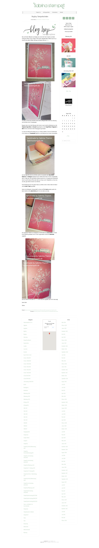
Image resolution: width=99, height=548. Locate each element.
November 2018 (64, 449)
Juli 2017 (63, 485)
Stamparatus (26, 434)
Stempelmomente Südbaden (29, 512)
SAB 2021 (25, 417)
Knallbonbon (26, 390)
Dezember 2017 (64, 470)
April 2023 (64, 337)
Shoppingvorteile (48, 310)
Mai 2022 (63, 358)
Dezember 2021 (65, 369)
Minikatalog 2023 (27, 399)
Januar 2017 (64, 502)
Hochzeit (25, 352)
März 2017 (64, 497)
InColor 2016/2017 (27, 358)
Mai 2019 (63, 434)
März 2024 (64, 322)
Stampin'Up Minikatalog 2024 (29, 465)
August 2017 (64, 482)
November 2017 (64, 473)
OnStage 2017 (26, 402)
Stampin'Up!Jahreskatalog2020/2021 (30, 501)
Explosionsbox (26, 343)
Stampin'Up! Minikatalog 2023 (29, 488)
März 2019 (64, 440)
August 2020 (64, 408)
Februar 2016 (64, 520)
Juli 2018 (63, 455)
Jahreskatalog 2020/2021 (28, 381)
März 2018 (64, 464)
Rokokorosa (46, 311)
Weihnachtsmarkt (27, 529)
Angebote (25, 328)
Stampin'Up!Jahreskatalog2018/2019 (30, 498)
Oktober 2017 (64, 476)
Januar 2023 (64, 343)
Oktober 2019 (64, 429)
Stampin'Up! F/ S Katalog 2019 (29, 468)
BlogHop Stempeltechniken (40, 17)
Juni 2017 (63, 488)
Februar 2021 (64, 399)
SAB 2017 (25, 408)
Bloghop (29, 310)
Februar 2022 (64, 364)
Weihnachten (26, 526)
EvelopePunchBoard (27, 340)
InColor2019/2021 (34, 310)
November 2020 (65, 402)
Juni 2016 (63, 514)
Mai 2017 (63, 491)
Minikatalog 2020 (42, 310)
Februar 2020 (64, 423)
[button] (49, 334)
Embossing (35, 311)
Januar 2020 (64, 426)
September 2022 (65, 352)
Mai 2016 (63, 517)
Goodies (25, 346)
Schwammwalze (51, 311)
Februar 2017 (64, 499)
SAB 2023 (25, 420)
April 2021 (63, 393)
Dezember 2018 (65, 446)
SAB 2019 (25, 411)
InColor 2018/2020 (27, 361)
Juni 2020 (63, 414)
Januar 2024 (64, 328)
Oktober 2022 (64, 349)
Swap (25, 517)
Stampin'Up (53, 310)
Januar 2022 (64, 366)
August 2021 (64, 381)
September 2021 (65, 378)
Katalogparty (26, 387)
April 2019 (63, 437)
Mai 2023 (63, 334)
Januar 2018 (64, 467)
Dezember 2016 (65, 505)
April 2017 (63, 494)
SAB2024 (25, 429)
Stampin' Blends (26, 437)
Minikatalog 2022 (27, 396)
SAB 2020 (25, 414)
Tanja (47, 40)
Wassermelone (56, 311)
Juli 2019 (63, 431)
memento (43, 311)
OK (52, 327)
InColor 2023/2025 (27, 372)
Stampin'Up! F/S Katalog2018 (29, 471)
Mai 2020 (63, 417)
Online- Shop (68, 91)
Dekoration (26, 337)
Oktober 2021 (64, 375)
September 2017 (65, 479)
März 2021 (64, 396)
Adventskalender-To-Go (28, 322)
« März (68, 136)
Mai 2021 (63, 390)
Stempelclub (26, 509)
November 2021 (64, 372)
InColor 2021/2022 (27, 366)
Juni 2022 (63, 355)
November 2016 (64, 508)
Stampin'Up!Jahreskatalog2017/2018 (30, 495)
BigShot (25, 331)
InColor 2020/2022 (27, 364)
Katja (36, 299)
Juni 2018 (63, 458)
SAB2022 (25, 426)
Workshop (25, 532)
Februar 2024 (64, 325)
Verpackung (26, 523)
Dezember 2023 (65, 331)
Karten (38, 310)
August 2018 (64, 452)
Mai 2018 (63, 461)
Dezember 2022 (65, 346)
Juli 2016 (63, 511)
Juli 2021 (63, 384)
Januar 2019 (64, 443)
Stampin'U (25, 440)
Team (55, 310)
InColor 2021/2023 (27, 369)
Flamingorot (39, 311)
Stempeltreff (26, 515)
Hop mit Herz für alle (27, 355)
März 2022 (64, 361)
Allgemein (26, 310)
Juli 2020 (63, 411)
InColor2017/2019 (27, 375)
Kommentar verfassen (46, 19)
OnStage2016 (26, 405)
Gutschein (25, 349)
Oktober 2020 (64, 405)
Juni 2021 (63, 387)
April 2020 (64, 420)
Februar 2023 (64, 340)
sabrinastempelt (49, 6)
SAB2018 (25, 423)
